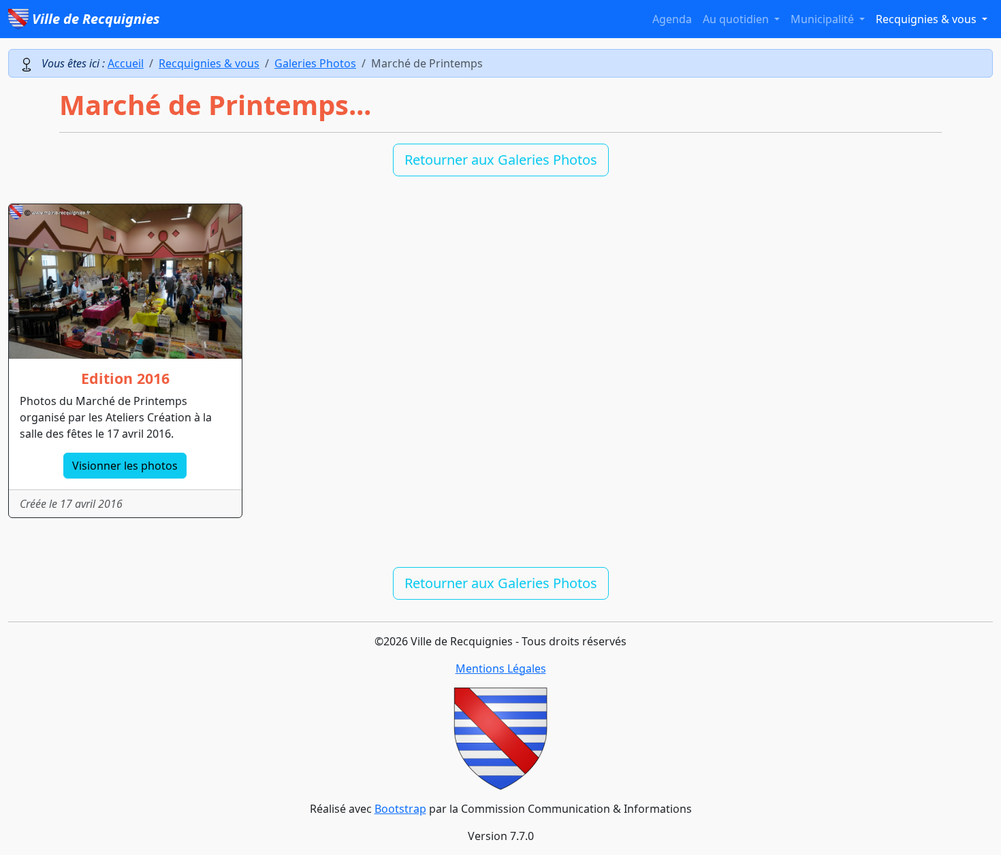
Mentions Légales (501, 668)
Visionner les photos (125, 465)
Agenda (672, 19)
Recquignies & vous (209, 63)
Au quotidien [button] (737, 19)
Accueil (126, 63)
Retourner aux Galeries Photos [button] (500, 159)
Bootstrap (400, 808)
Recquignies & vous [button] (927, 19)
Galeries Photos (315, 63)
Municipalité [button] (824, 19)
